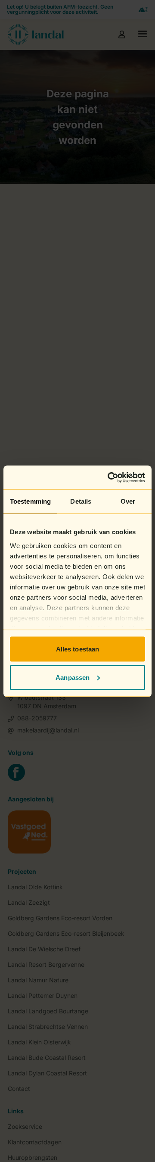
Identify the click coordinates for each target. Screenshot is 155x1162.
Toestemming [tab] (30, 501)
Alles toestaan (77, 649)
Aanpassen (73, 677)
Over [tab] (128, 501)
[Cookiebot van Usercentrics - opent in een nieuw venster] (109, 477)
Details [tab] (80, 501)
